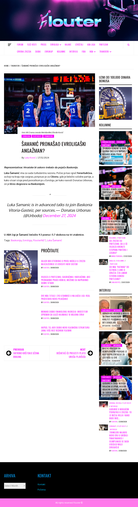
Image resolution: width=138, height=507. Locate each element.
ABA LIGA (91, 44)
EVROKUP (49, 51)
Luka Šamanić (54, 240)
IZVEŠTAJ (79, 44)
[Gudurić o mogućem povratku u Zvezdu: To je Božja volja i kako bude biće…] (103, 404)
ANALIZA (112, 261)
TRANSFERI (104, 51)
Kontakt (41, 484)
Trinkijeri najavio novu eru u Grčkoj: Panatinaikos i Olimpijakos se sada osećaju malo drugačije (119, 440)
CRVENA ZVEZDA (24, 51)
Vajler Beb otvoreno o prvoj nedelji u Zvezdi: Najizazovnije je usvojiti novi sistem (63, 262)
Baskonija (16, 240)
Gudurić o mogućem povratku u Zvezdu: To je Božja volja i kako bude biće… (120, 414)
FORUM (20, 44)
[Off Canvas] (9, 44)
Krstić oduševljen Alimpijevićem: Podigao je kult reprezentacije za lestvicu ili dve (114, 353)
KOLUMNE (61, 51)
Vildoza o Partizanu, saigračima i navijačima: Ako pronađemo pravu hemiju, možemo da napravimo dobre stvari (65, 280)
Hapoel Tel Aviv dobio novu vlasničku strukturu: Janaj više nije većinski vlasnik (65, 329)
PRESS (43, 44)
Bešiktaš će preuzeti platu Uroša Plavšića (71, 353)
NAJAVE (68, 44)
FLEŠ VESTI (32, 44)
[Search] (128, 44)
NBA (91, 51)
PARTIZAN (103, 44)
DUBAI (38, 51)
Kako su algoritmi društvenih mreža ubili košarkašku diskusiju (113, 224)
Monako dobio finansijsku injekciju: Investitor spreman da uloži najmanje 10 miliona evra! (64, 313)
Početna (42, 489)
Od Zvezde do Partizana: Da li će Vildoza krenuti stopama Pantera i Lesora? (118, 247)
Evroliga (27, 240)
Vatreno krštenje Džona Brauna (26, 353)
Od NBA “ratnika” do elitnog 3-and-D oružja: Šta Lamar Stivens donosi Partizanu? (119, 273)
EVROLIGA (54, 44)
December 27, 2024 (59, 215)
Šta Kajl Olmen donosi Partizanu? (113, 191)
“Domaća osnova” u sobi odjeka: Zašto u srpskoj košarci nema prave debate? (114, 153)
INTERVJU (73, 51)
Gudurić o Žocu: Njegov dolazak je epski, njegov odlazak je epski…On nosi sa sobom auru (114, 388)
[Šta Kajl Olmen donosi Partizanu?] (115, 183)
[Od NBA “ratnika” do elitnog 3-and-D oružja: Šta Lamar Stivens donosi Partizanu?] (103, 261)
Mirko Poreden (116, 256)
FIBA (84, 51)
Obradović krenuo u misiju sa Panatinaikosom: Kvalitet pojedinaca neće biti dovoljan (115, 318)
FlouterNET (39, 240)
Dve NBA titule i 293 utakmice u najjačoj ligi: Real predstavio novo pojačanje (65, 297)
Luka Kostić (30, 157)
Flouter (46, 267)
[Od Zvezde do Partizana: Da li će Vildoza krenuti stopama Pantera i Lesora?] (103, 238)
